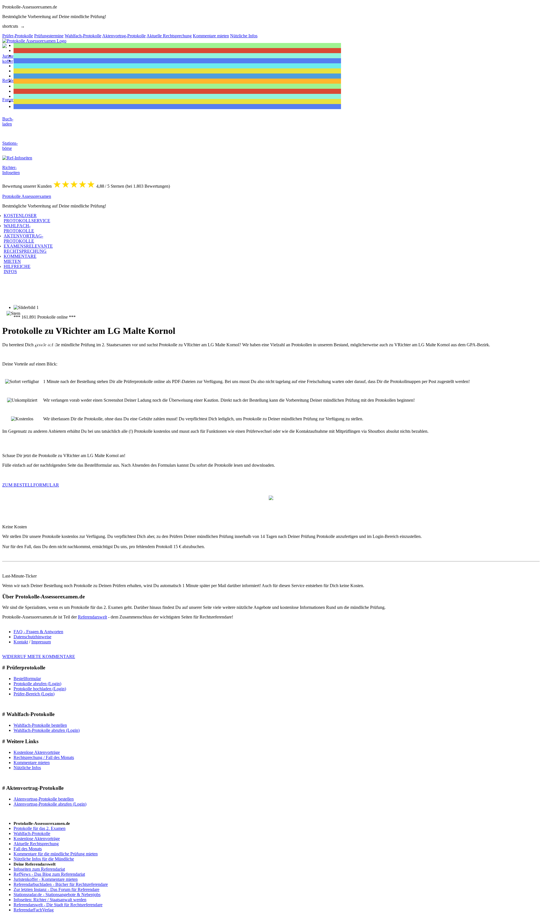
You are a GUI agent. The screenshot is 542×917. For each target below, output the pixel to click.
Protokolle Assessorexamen (26, 196)
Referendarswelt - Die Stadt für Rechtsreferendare (58, 904)
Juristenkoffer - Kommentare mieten (46, 879)
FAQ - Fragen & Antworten (38, 631)
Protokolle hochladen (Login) (40, 688)
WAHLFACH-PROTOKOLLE (19, 228)
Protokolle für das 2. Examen (39, 828)
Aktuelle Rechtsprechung (36, 843)
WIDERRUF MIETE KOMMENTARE (38, 656)
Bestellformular (27, 678)
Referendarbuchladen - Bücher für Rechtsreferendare (61, 884)
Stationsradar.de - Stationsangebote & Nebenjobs (57, 894)
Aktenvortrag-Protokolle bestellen (44, 799)
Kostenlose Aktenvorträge (37, 752)
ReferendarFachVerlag (34, 909)
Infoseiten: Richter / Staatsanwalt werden (50, 899)
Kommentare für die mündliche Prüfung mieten (56, 853)
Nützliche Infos (27, 767)
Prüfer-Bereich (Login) (34, 693)
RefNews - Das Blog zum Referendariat (49, 874)
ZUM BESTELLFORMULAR (30, 485)
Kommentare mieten (32, 762)
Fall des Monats (28, 848)
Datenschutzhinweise (32, 636)
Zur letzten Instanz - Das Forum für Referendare (56, 889)
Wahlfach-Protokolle (32, 833)
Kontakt (21, 641)
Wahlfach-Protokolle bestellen (40, 725)
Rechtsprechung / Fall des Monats (44, 757)
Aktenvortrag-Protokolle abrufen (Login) (50, 804)
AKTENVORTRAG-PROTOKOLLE (23, 238)
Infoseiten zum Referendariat (39, 869)
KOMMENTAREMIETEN (20, 259)
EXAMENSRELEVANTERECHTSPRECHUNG (28, 249)
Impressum (41, 641)
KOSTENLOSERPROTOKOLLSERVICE (27, 218)
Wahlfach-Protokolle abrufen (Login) (47, 730)
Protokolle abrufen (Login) (37, 683)
